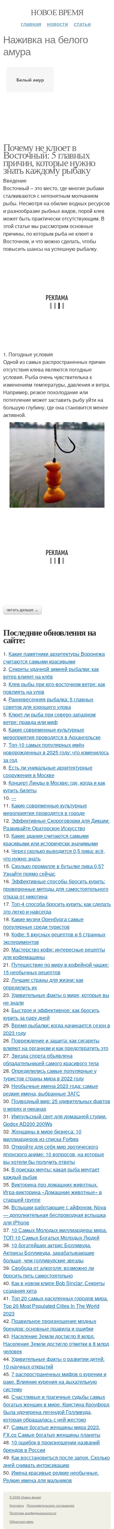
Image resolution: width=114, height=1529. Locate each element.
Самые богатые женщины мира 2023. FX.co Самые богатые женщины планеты (51, 1430)
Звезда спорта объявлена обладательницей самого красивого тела (51, 1059)
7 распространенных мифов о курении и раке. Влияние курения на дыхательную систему (54, 1381)
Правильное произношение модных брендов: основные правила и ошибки (49, 1324)
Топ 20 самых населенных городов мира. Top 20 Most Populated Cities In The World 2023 (55, 1306)
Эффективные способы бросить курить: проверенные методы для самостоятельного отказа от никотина (55, 889)
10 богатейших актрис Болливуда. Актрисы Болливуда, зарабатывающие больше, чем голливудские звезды (48, 1253)
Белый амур (30, 79)
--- (13, 797)
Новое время (57, 12)
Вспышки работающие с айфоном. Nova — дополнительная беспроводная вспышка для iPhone (54, 1215)
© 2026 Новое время (25, 1497)
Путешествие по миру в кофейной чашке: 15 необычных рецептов (56, 968)
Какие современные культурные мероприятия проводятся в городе (45, 809)
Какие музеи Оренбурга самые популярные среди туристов (43, 923)
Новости (57, 23)
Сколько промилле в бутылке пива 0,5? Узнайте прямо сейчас (53, 869)
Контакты (17, 1505)
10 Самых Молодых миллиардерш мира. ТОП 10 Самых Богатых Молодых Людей (55, 1233)
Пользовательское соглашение (50, 1505)
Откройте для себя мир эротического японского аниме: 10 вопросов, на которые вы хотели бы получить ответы (53, 1154)
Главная (31, 23)
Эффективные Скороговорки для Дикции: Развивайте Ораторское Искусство (56, 824)
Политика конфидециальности (33, 1513)
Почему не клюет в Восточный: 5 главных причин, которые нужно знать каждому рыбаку (49, 158)
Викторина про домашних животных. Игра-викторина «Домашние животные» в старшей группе (52, 1192)
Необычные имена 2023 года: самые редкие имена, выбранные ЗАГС (50, 1089)
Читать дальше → (22, 610)
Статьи (82, 23)
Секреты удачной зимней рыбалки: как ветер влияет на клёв (51, 672)
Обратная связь (22, 1521)
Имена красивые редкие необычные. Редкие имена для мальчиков (51, 1476)
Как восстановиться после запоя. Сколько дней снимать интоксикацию (56, 1461)
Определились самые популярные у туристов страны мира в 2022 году (50, 1074)
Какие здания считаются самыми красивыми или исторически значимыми (50, 839)
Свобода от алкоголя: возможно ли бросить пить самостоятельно (48, 1271)
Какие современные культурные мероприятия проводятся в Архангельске (52, 733)
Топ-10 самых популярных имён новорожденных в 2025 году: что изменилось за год (56, 752)
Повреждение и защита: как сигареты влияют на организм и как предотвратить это (55, 1044)
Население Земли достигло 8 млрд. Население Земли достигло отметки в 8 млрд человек (56, 1344)
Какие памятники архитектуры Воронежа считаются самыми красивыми (54, 657)
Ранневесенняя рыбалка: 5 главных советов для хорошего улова (48, 703)
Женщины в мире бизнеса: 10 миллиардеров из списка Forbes (42, 1135)
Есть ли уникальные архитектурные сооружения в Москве (47, 771)
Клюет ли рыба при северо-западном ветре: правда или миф (49, 718)
